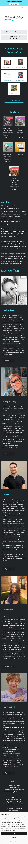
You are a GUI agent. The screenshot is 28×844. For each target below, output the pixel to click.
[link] (14, 841)
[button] (14, 4)
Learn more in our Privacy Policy (8, 830)
